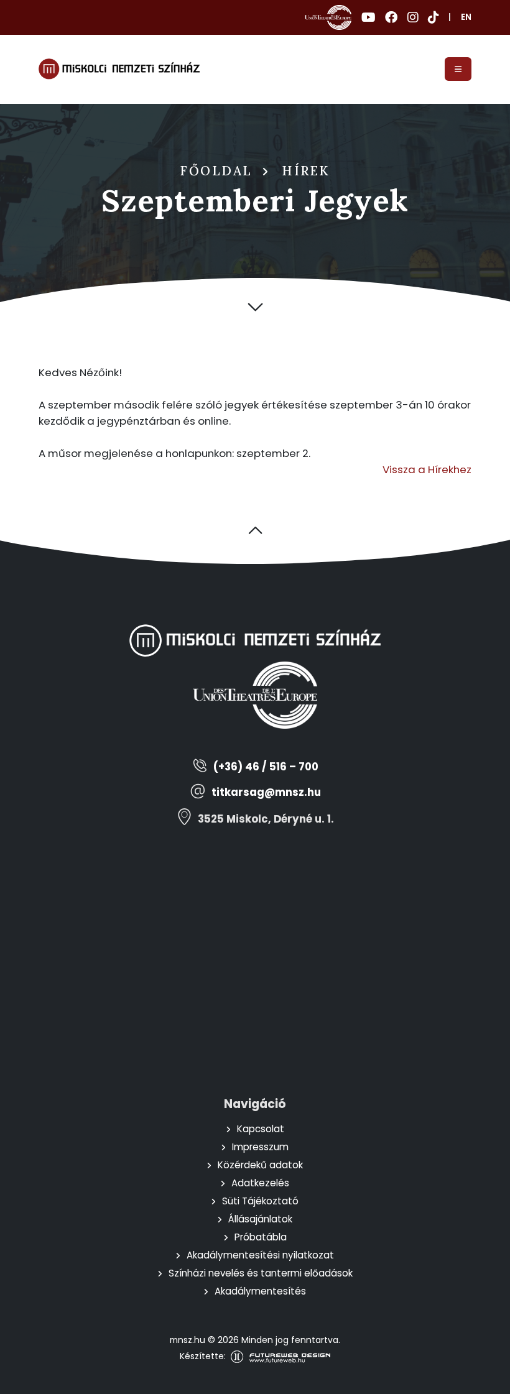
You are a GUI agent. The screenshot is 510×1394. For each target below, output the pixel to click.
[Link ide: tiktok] (433, 17)
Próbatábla (260, 1237)
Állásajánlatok (260, 1219)
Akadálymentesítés (260, 1291)
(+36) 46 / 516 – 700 (265, 767)
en (466, 17)
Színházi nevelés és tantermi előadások (261, 1273)
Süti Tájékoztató (260, 1200)
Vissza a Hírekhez (426, 469)
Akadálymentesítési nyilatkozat (260, 1255)
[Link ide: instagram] (412, 17)
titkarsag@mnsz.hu (266, 792)
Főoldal (216, 171)
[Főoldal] (119, 69)
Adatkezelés (260, 1182)
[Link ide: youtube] (368, 17)
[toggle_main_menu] (458, 69)
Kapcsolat (260, 1128)
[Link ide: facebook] (391, 17)
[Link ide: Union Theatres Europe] (328, 17)
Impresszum (260, 1146)
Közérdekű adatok (260, 1164)
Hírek (306, 171)
